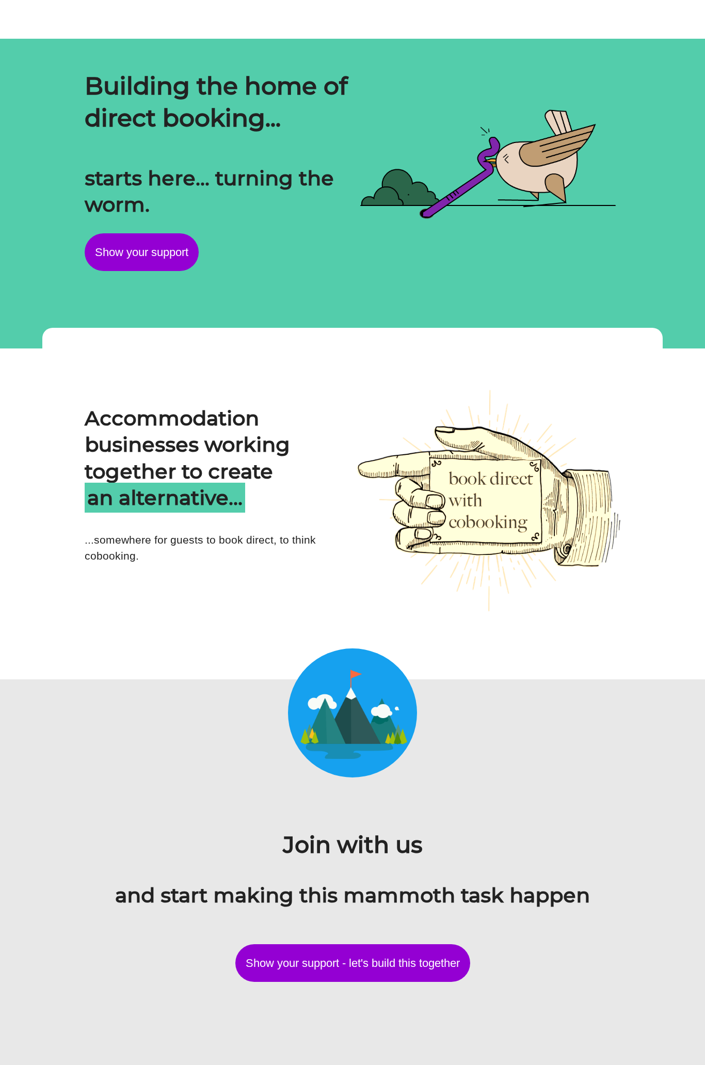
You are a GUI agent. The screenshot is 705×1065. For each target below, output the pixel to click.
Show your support (141, 252)
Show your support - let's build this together (353, 963)
